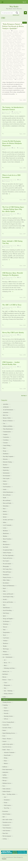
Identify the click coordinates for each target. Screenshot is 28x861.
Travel (10, 69)
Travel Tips (6, 808)
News (3, 786)
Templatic (4, 858)
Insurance (4, 49)
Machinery (17, 51)
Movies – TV (7, 662)
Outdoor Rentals (6, 791)
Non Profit (16, 54)
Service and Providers (18, 64)
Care (21, 33)
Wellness (20, 71)
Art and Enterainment (7, 32)
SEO (3, 79)
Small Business (9, 65)
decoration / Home (6, 727)
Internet (9, 49)
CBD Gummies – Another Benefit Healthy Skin (11, 363)
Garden (12, 45)
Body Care (20, 32)
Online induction (6, 788)
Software (6, 719)
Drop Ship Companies (17, 39)
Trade (18, 68)
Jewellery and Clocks (16, 49)
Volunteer (21, 69)
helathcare (4, 766)
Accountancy (5, 72)
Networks (6, 713)
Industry (19, 48)
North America (7, 805)
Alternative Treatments (9, 752)
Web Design (15, 71)
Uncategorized (5, 825)
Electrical (19, 41)
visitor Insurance (6, 830)
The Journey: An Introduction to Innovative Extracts (13, 108)
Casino (21, 74)
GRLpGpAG (6, 180)
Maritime (11, 52)
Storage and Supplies (14, 66)
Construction (18, 36)
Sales (14, 78)
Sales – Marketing (8, 690)
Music (22, 76)
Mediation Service (6, 783)
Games (5, 708)
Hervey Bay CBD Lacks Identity (13, 332)
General (4, 741)
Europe (5, 802)
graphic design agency (7, 744)
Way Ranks (14, 6)
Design (4, 39)
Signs (3, 65)
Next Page (23, 395)
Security (11, 64)
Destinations (18, 75)
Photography (9, 58)
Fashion (18, 44)
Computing (12, 75)
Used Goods (16, 69)
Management (11, 76)
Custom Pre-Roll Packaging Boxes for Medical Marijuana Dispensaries (12, 143)
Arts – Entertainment (7, 657)
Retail (3, 62)
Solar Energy (5, 613)
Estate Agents (13, 44)
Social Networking (17, 65)
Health (11, 46)
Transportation (5, 69)
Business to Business (14, 33)
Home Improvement (7, 769)
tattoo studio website (7, 819)
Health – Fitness (6, 749)
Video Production (6, 828)
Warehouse (4, 71)
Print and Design (6, 572)
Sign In (24, 2)
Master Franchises (17, 52)
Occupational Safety (7, 550)
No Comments (19, 79)
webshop (4, 839)
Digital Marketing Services (8, 733)
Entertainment (18, 42)
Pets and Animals (6, 563)
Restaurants (5, 811)
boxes (4, 149)
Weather (10, 71)
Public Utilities (6, 580)
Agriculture (15, 31)
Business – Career (6, 679)
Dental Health (7, 755)
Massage (4, 780)
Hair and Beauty (5, 46)
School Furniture (6, 814)
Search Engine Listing (7, 596)
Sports (7, 66)
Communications (6, 36)
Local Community (6, 51)
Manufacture (5, 52)
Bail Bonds (5, 674)
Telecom (14, 68)
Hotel (15, 48)
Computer (12, 36)
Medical (6, 763)
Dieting (5, 758)
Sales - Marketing (19, 78)
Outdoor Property (9, 55)
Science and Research (14, 62)
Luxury (12, 51)
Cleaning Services (6, 75)
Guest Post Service (6, 747)
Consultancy (5, 38)
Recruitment (9, 61)
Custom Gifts (5, 725)
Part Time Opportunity (19, 55)
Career (17, 74)
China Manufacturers (16, 35)
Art (9, 72)
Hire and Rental (17, 46)
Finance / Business (6, 738)
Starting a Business (9, 79)
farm (15, 113)
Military (4, 54)
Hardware (6, 710)
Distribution (9, 39)
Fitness (5, 760)
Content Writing (17, 38)
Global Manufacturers (19, 45)
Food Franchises (6, 45)
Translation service (6, 822)
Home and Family (6, 503)
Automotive (15, 32)
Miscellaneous (10, 54)
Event (3, 736)
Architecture (21, 31)
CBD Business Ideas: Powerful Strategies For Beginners (12, 274)
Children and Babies (6, 35)
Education (4, 41)
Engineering (11, 42)
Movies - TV (17, 76)
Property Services (16, 59)
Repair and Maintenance (17, 61)
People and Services (6, 56)
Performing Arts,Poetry (7, 78)
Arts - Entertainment (14, 72)
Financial (23, 44)
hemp (18, 113)
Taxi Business (5, 621)
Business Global (5, 33)
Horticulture (10, 48)
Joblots (23, 49)
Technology (9, 68)
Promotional (8, 59)
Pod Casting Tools (17, 58)
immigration (5, 772)
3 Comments (21, 148)
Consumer (10, 38)
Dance (22, 38)
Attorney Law (5, 671)
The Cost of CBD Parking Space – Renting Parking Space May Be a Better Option (13, 209)
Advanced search (16, 14)
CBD (24, 74)
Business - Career (12, 74)
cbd (13, 113)
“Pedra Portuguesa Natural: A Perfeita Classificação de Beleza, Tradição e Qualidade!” (13, 26)
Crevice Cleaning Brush (8, 722)
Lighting (4, 775)
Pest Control (14, 56)
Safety (7, 62)
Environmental (5, 44)
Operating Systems (8, 716)
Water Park (5, 833)
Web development (6, 836)
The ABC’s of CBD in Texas (11, 305)
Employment (5, 42)
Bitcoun (6, 74)
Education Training (12, 41)
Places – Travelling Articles (8, 794)
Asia (5, 797)
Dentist (4, 730)
